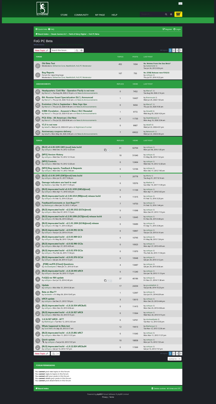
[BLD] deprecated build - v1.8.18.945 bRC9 (62, 271)
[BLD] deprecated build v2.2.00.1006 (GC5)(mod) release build (72, 216)
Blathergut (48, 205)
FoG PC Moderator (76, 45)
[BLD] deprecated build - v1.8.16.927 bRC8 (62, 312)
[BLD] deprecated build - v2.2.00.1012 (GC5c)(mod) (66, 209)
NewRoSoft (62, 45)
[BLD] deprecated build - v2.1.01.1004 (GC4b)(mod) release (70, 223)
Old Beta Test (48, 63)
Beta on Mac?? (49, 292)
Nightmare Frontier (84, 127)
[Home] (34, 1)
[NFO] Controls (49, 161)
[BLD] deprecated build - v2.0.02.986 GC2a (62, 244)
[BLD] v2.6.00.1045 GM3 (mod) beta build (62, 147)
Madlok (47, 185)
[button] (180, 50)
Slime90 (149, 111)
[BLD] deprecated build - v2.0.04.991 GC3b (62, 230)
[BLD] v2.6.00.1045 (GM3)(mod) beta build (62, 175)
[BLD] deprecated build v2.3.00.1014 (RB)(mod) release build (71, 196)
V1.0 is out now (49, 124)
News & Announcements (87, 93)
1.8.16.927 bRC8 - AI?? (53, 319)
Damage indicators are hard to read (59, 182)
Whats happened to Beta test (56, 326)
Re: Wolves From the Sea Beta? (157, 63)
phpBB (99, 394)
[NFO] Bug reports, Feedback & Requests (62, 168)
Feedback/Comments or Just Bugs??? (60, 203)
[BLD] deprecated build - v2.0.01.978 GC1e (62, 250)
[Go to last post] (154, 90)
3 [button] (177, 50)
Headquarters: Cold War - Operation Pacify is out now (68, 90)
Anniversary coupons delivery (56, 131)
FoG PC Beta (43, 41)
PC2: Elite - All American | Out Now (59, 118)
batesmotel (150, 66)
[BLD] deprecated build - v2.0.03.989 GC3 (62, 237)
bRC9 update (48, 299)
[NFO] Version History (52, 154)
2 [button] (173, 50)
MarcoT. (47, 93)
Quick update (48, 339)
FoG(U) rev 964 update (53, 278)
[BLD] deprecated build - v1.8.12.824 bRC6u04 (64, 346)
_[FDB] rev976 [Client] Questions (58, 264)
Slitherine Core (51, 45)
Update (45, 285)
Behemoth (150, 131)
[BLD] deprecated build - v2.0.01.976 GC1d (62, 257)
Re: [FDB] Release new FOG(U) (156, 72)
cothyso (149, 75)
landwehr (48, 294)
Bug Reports (48, 72)
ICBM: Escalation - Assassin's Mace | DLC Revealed (67, 111)
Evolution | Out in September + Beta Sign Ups (64, 104)
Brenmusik (150, 97)
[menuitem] (51, 29)
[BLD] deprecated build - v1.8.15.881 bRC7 (62, 333)
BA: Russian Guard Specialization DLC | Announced (67, 97)
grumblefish (151, 285)
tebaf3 (47, 127)
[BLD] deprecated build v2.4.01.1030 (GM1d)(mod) (66, 189)
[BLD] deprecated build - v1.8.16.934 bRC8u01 (64, 305)
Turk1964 (48, 328)
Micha (148, 175)
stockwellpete (50, 266)
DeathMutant (151, 118)
